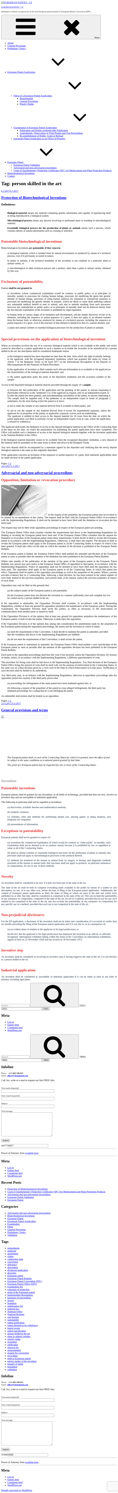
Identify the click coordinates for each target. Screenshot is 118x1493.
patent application (15, 1322)
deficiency (12, 1264)
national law (13, 1309)
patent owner (13, 1328)
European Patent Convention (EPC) (24, 1281)
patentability (13, 1320)
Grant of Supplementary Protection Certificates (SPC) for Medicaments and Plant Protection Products (63, 170)
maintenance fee (15, 1306)
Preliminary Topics (16, 48)
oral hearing (13, 1317)
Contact (11, 176)
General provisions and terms (24, 710)
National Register (15, 1314)
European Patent (15, 162)
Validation (12, 1235)
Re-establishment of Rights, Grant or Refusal (41, 136)
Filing (10, 1227)
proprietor (12, 1342)
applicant (11, 1251)
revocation (12, 1355)
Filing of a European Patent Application (33, 95)
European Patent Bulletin (19, 1278)
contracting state (15, 1259)
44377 (4, 1145)
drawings (11, 1273)
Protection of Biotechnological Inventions (33, 198)
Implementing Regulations (20, 1295)
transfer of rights (15, 1364)
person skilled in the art (18, 1333)
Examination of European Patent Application (35, 127)
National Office (14, 1311)
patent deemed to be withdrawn (22, 1325)
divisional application (17, 1270)
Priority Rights (27, 104)
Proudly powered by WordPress (16, 1490)
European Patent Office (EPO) (22, 1284)
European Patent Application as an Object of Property (39, 138)
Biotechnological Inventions (21, 173)
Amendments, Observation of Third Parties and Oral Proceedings (51, 133)
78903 (82, 1057)
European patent (15, 1275)
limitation (11, 1303)
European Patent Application (21, 72)
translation (12, 1366)
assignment (12, 1253)
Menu (97, 37)
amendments (13, 1248)
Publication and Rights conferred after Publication (44, 130)
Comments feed (15, 1027)
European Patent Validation (27, 165)
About (10, 43)
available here (31, 1153)
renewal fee (13, 1347)
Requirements (26, 98)
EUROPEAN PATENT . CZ (12, 7)
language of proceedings (19, 1297)
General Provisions (16, 45)
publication (12, 1344)
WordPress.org (14, 1030)
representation (14, 1350)
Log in (10, 1022)
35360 (4, 1454)
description (12, 1267)
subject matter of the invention (22, 1361)
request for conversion (18, 1353)
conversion (12, 1262)
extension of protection (18, 1289)
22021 (82, 1005)
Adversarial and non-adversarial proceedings (35, 167)
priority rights (13, 1339)
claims (10, 1256)
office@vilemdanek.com (17, 1076)
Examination (13, 1224)
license (10, 1300)
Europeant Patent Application (21, 1221)
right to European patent (19, 1358)
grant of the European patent (21, 1292)
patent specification (16, 1331)
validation (12, 1369)
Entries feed (13, 1024)
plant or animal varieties (18, 1336)
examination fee (15, 1286)
